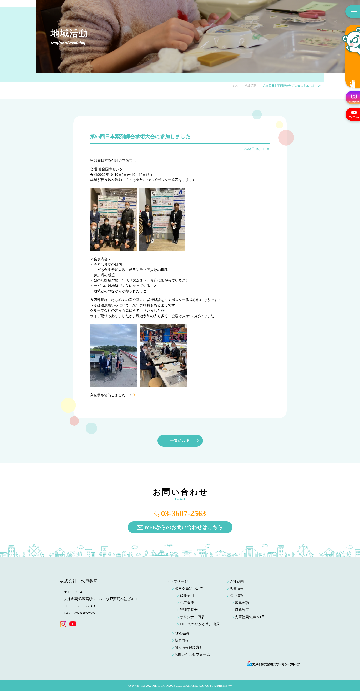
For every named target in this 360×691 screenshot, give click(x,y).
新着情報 (182, 640)
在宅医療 (187, 603)
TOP (235, 85)
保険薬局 (187, 596)
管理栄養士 (189, 610)
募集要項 (242, 603)
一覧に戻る (180, 441)
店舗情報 (237, 589)
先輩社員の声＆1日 (250, 617)
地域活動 (250, 85)
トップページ (177, 581)
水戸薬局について (189, 589)
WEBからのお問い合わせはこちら (183, 527)
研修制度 (242, 610)
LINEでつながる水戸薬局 (200, 624)
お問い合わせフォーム (192, 655)
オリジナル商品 (192, 617)
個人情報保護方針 (189, 647)
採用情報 (352, 79)
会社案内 (237, 581)
